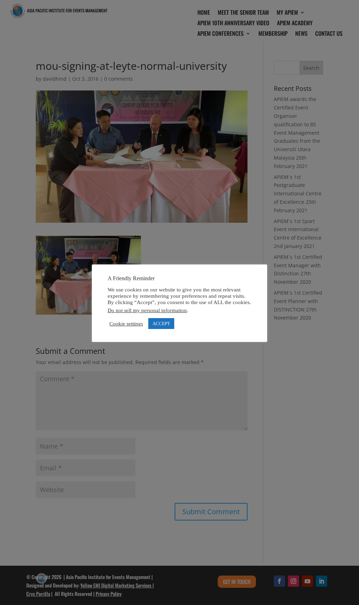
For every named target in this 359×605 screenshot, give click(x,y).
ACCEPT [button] (161, 323)
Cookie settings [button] (126, 324)
